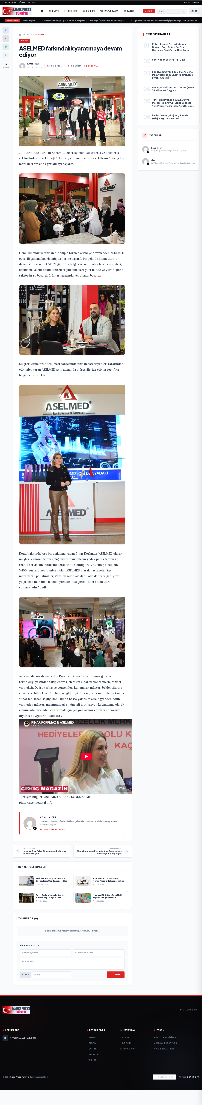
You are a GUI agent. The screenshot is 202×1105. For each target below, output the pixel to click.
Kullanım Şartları (166, 1043)
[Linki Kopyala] (6, 55)
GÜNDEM (39, 35)
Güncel (93, 1060)
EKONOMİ (94, 1054)
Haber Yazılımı (165, 1077)
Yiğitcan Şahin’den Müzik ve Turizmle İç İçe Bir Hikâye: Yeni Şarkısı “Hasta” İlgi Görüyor (155, 21)
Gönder (116, 974)
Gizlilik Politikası (166, 1037)
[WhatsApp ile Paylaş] (6, 47)
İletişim (32, 2)
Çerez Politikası (165, 1049)
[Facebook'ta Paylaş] (6, 30)
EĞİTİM (92, 1049)
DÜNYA (92, 1043)
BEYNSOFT (193, 1077)
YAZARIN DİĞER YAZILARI (51, 830)
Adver (92, 1037)
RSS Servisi (129, 1049)
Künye (22, 2)
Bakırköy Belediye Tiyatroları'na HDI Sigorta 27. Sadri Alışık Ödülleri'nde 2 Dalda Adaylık (67, 21)
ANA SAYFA (26, 35)
